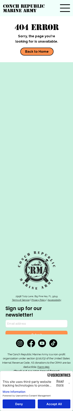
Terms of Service (21, 300)
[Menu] (65, 8)
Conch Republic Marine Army (24, 8)
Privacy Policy (38, 300)
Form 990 (43, 366)
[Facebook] (31, 343)
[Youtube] (42, 343)
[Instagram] (20, 343)
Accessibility (54, 300)
